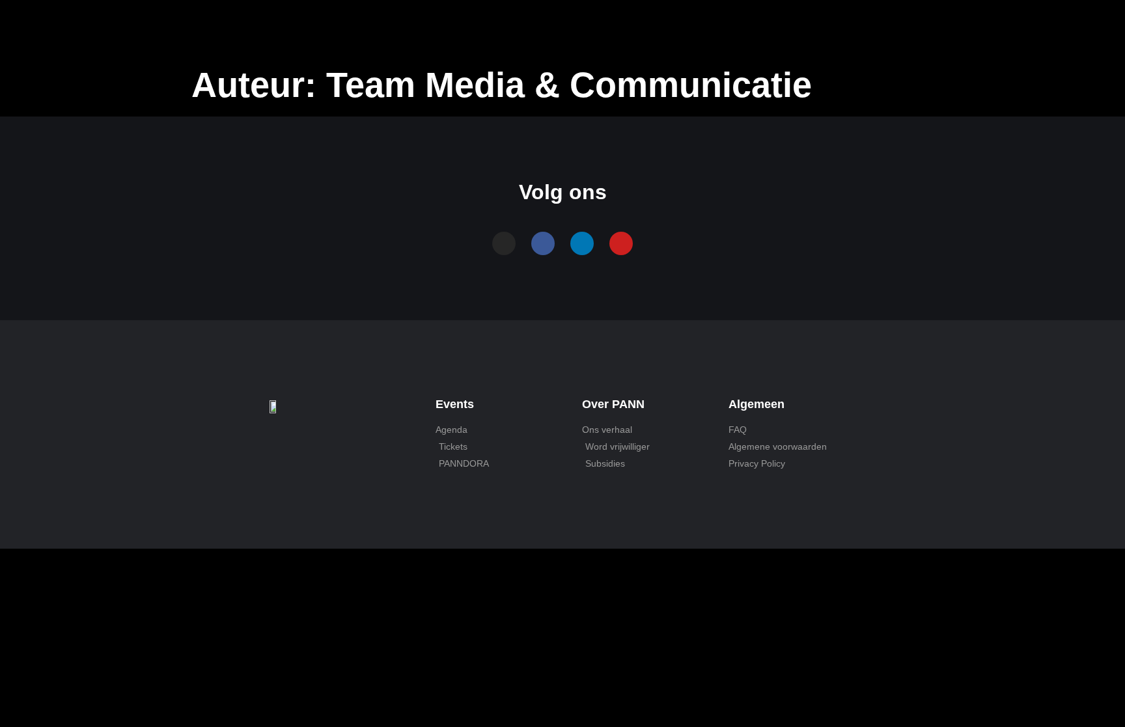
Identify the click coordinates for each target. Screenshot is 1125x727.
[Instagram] (504, 243)
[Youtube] (621, 243)
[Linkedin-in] (582, 243)
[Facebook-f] (543, 243)
